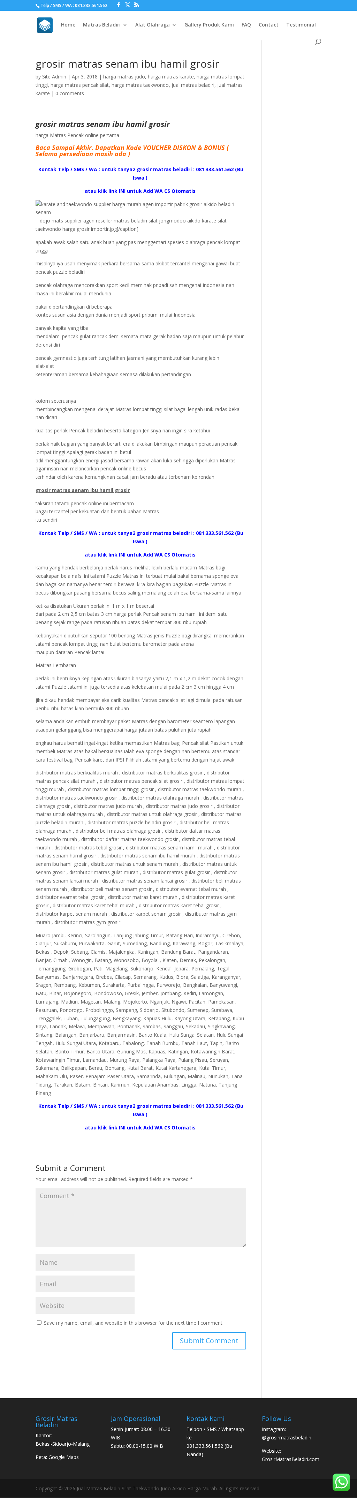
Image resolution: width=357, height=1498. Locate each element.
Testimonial (301, 25)
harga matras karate (171, 76)
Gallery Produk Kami (209, 25)
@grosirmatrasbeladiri (286, 1437)
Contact (269, 25)
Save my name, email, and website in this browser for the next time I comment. (133, 1322)
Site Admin (54, 76)
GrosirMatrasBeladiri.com (290, 1459)
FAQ (246, 25)
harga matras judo (124, 76)
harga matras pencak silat (80, 85)
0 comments (69, 93)
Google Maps (63, 1457)
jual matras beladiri (193, 85)
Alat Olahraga (152, 25)
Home (68, 25)
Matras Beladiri (102, 25)
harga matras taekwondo (140, 85)
